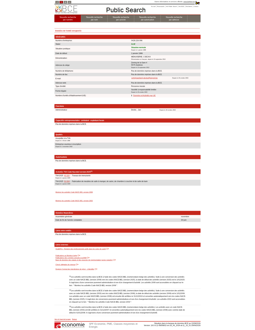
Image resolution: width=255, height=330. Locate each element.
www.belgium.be (189, 2)
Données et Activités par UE (144, 96)
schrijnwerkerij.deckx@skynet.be (144, 78)
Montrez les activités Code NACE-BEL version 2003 (74, 201)
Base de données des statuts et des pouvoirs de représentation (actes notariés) (84, 260)
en (69, 2)
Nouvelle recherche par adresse (174, 18)
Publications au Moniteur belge (66, 255)
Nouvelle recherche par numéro (68, 18)
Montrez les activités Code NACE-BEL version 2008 (74, 192)
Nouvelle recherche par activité (121, 18)
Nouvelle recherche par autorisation (147, 18)
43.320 (67, 176)
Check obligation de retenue (65, 264)
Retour (74, 319)
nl (57, 2)
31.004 (67, 181)
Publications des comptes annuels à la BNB (70, 258)
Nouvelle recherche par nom (94, 18)
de (65, 2)
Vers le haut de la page (62, 319)
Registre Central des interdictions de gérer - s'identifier (74, 269)
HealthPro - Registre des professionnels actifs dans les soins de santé (80, 249)
